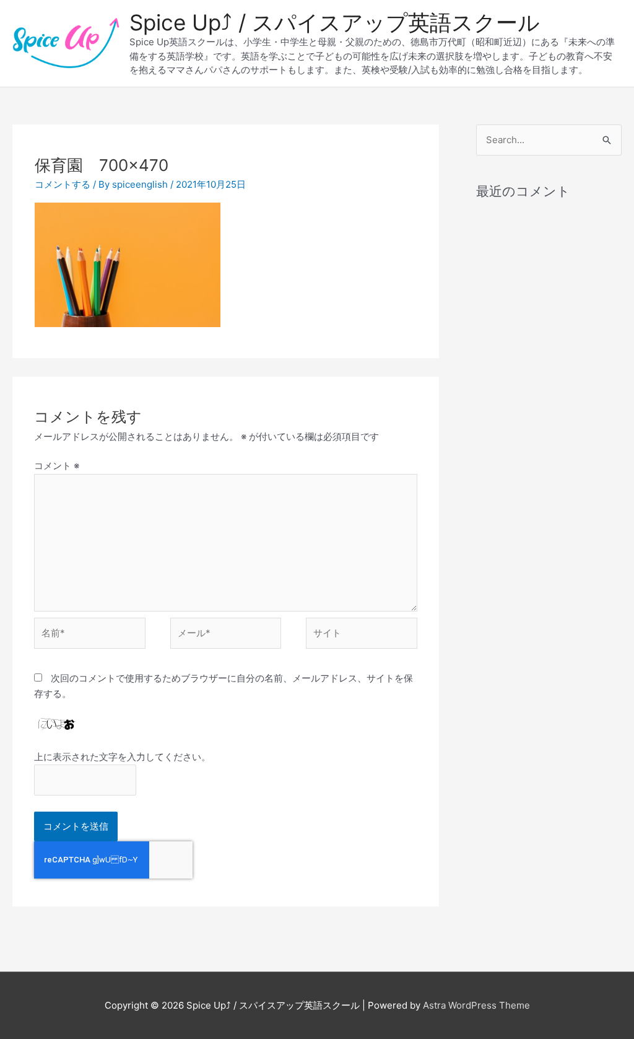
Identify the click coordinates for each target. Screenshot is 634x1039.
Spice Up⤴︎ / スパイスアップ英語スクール (334, 22)
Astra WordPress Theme (476, 1005)
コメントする (62, 184)
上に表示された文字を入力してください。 (122, 757)
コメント (56, 465)
